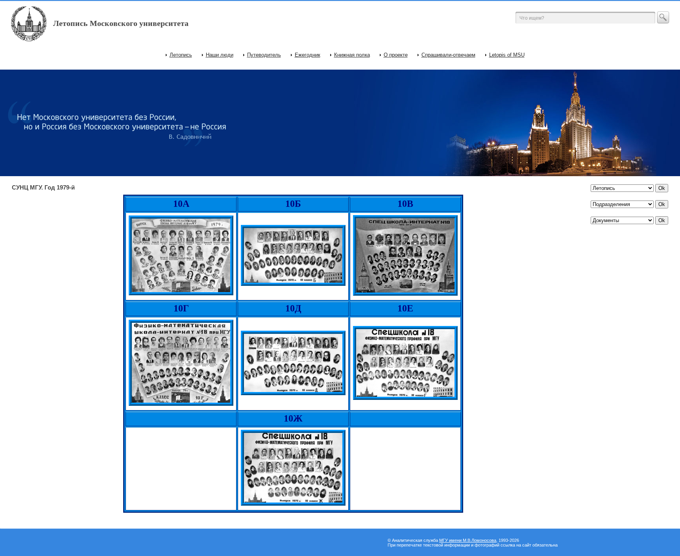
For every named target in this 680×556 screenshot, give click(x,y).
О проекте (396, 55)
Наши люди (219, 55)
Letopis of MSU (507, 55)
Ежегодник (307, 55)
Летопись (181, 55)
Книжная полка (352, 55)
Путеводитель (264, 55)
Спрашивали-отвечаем (448, 55)
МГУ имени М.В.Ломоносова (467, 540)
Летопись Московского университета (120, 23)
